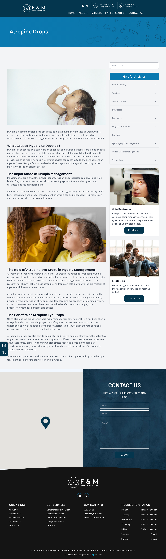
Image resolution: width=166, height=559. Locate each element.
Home (71, 12)
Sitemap (130, 550)
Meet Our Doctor (17, 517)
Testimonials (15, 521)
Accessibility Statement (96, 550)
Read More (134, 230)
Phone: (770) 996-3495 (94, 517)
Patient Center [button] (114, 12)
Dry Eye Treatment (55, 521)
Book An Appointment (132, 5)
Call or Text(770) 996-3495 (106, 5)
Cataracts (51, 525)
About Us (13, 509)
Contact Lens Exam (55, 513)
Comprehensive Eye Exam (58, 509)
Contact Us (136, 12)
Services (97, 12)
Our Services (15, 513)
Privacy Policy (117, 550)
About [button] (83, 12)
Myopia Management (56, 517)
